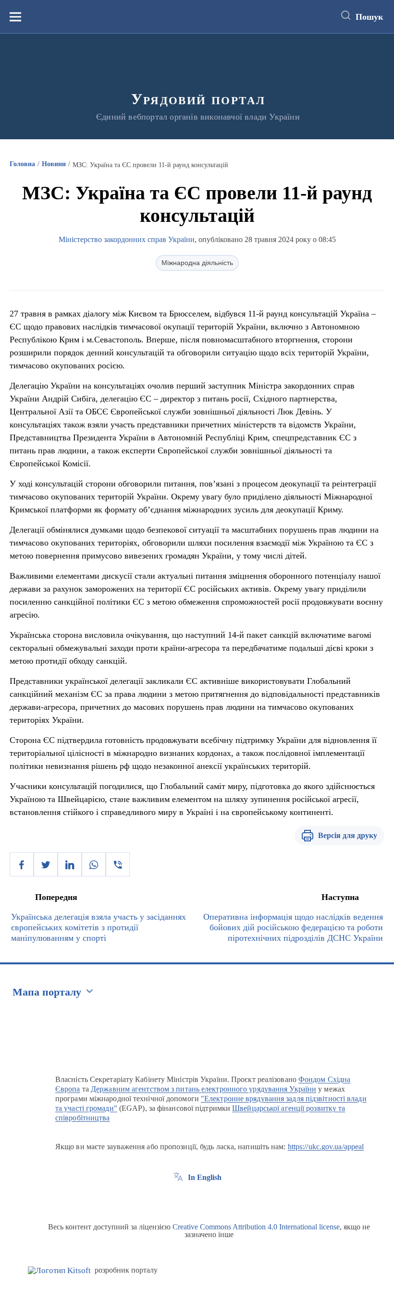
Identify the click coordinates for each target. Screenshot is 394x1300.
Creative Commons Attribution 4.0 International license (256, 1227)
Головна (22, 164)
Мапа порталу (46, 992)
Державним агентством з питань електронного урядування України (203, 1089)
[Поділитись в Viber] (117, 864)
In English (205, 1177)
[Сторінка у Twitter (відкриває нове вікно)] (196, 1199)
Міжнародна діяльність (197, 263)
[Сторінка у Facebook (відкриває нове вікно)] (178, 1199)
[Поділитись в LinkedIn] (69, 864)
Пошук (369, 17)
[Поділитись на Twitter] (45, 864)
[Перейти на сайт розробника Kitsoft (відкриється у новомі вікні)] (59, 1270)
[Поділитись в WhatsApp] (93, 864)
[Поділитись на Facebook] (21, 864)
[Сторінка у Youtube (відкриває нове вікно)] (214, 1199)
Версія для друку (347, 835)
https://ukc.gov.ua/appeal (326, 1146)
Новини (54, 164)
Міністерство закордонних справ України (127, 239)
